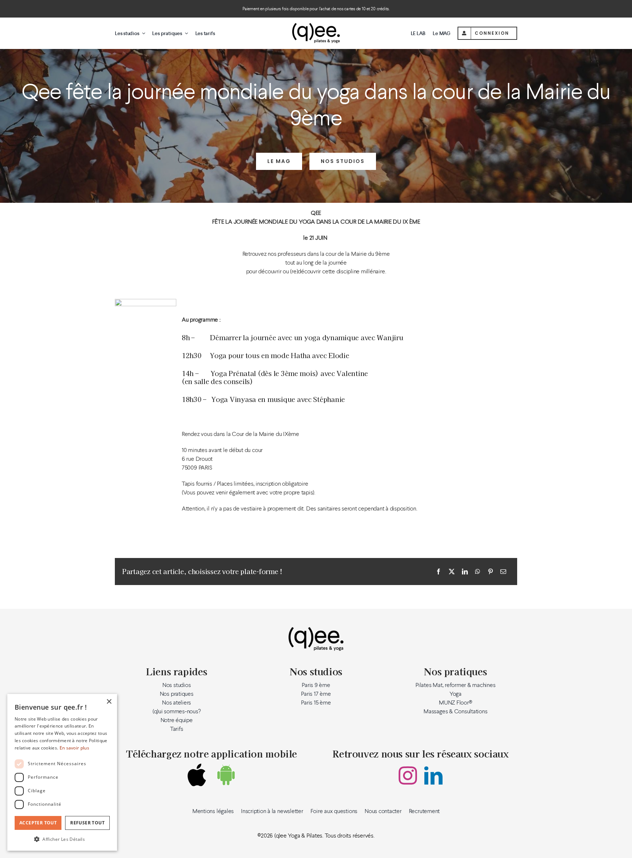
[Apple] (197, 775)
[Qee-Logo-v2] (315, 26)
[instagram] (408, 775)
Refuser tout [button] (87, 823)
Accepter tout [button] (38, 823)
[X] (451, 571)
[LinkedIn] (464, 571)
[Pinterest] (490, 571)
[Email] (503, 571)
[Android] (226, 775)
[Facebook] (438, 571)
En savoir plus (74, 748)
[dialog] (62, 772)
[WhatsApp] (477, 571)
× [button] (109, 702)
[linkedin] (433, 775)
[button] (62, 839)
